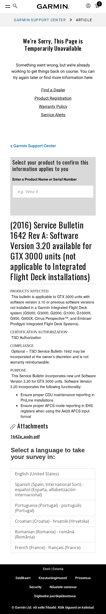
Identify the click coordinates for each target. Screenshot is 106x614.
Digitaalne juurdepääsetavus (55, 596)
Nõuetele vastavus (63, 587)
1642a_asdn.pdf (25, 436)
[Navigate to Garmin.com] (53, 6)
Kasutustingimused (53, 578)
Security (35, 587)
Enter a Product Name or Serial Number (44, 179)
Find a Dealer (53, 89)
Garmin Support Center (40, 20)
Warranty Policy (53, 106)
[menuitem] (15, 6)
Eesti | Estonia (53, 569)
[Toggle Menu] (3, 5)
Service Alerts (53, 114)
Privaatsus (83, 578)
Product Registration (53, 98)
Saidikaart (22, 578)
